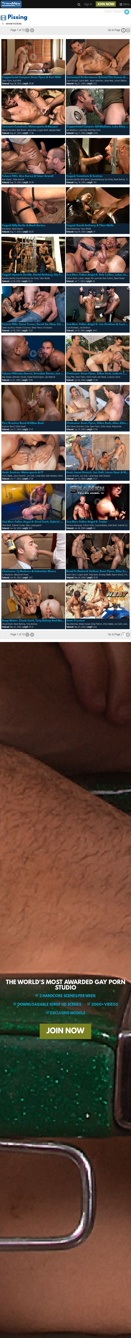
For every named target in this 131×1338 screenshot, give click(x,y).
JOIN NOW (105, 4)
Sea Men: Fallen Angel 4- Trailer (86, 521)
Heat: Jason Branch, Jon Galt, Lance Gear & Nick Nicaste (97, 472)
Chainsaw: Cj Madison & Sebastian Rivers (29, 571)
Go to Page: (114, 30)
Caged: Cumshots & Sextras (84, 176)
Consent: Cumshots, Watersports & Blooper (30, 126)
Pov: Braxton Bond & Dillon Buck (23, 423)
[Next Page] (27, 30)
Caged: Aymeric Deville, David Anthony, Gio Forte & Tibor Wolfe (33, 274)
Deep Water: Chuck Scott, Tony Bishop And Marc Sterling (33, 620)
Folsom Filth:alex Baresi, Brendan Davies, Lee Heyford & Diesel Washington (33, 373)
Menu (126, 4)
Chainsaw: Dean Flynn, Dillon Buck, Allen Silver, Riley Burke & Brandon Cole (97, 423)
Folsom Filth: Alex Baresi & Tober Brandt (28, 176)
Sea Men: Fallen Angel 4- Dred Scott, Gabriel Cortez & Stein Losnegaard (33, 521)
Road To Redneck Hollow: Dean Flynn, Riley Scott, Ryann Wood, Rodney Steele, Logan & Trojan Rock (97, 571)
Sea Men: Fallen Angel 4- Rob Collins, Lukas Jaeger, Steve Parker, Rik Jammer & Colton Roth (97, 274)
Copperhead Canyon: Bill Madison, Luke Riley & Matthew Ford (97, 126)
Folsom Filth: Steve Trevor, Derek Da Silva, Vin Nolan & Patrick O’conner (33, 324)
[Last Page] (32, 30)
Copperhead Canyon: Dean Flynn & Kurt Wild (31, 77)
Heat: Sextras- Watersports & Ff (22, 472)
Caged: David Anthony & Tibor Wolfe (90, 225)
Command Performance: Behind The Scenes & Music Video (97, 77)
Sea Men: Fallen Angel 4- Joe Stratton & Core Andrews (97, 324)
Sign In (88, 4)
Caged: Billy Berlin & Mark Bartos (23, 225)
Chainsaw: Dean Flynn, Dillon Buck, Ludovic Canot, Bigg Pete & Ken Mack (97, 373)
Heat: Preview (75, 620)
